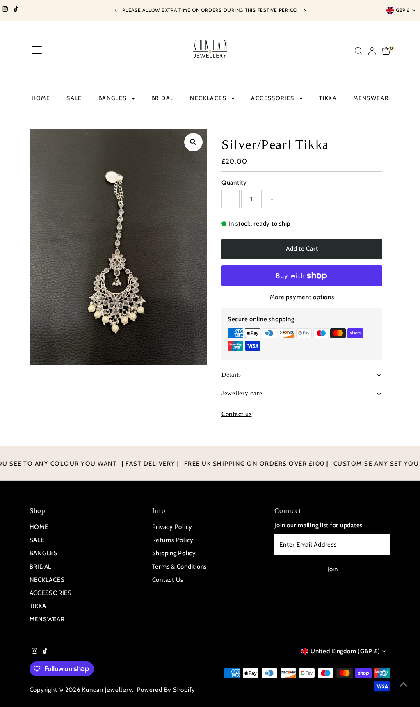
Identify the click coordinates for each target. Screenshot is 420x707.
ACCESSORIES (273, 98)
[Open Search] (358, 51)
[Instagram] (5, 10)
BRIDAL (162, 98)
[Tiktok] (15, 10)
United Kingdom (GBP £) (345, 651)
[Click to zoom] (193, 142)
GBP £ (403, 10)
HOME (41, 98)
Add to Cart (302, 248)
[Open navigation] (37, 51)
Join (332, 569)
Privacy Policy (172, 527)
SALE (74, 98)
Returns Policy (173, 540)
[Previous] (116, 10)
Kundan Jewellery (107, 689)
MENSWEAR (370, 98)
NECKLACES (209, 98)
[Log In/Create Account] (372, 51)
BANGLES (113, 98)
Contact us (236, 414)
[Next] (304, 10)
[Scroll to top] (403, 684)
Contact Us (168, 579)
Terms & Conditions (179, 566)
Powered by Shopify (166, 689)
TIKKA (328, 98)
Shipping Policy (174, 553)
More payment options (302, 297)
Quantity (234, 182)
